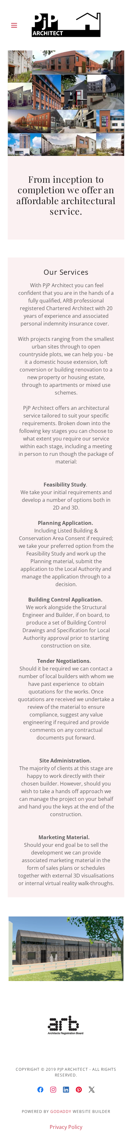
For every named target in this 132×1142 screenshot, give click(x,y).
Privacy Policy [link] (66, 1127)
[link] (66, 25)
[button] (16, 25)
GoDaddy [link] (61, 1111)
